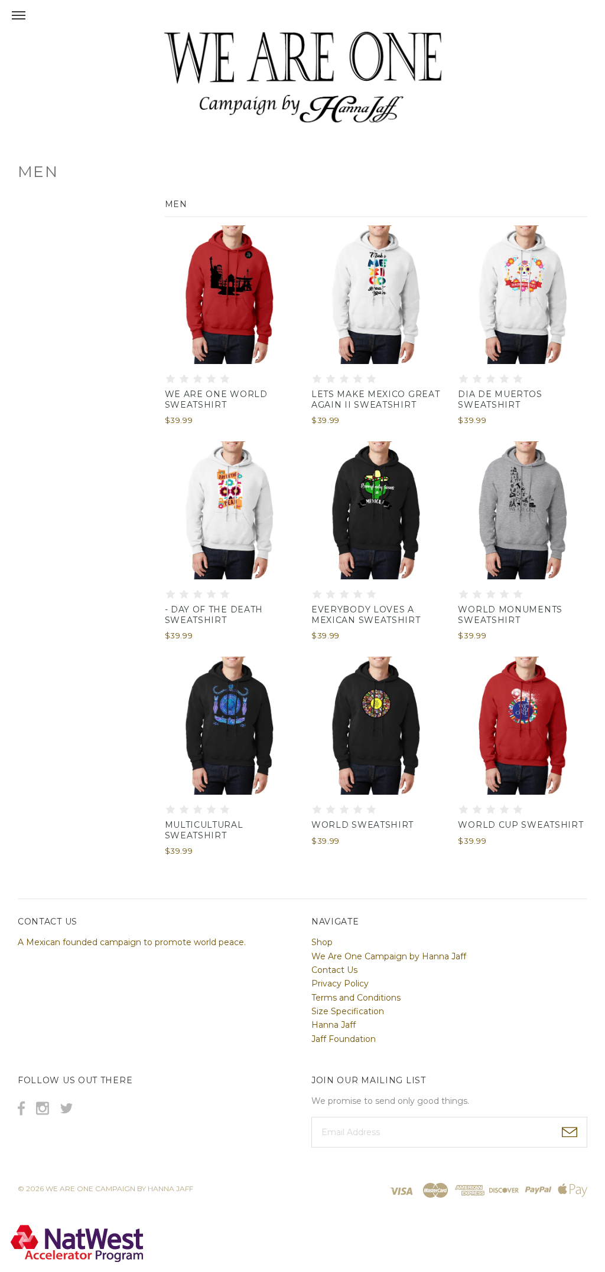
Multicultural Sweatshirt (204, 830)
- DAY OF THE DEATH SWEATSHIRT (214, 614)
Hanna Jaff (333, 1024)
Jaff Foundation (343, 1039)
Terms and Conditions (356, 997)
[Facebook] (21, 1108)
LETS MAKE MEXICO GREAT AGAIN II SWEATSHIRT (375, 399)
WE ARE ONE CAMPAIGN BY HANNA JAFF (119, 1188)
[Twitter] (66, 1108)
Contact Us (334, 970)
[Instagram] (42, 1108)
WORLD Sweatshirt (362, 824)
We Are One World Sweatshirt (216, 399)
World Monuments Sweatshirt (510, 614)
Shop (322, 942)
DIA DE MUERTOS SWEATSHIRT (500, 399)
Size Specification (347, 1011)
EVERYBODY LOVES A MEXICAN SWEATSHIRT (366, 614)
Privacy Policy (340, 983)
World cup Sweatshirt (520, 824)
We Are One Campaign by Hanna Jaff (388, 956)
